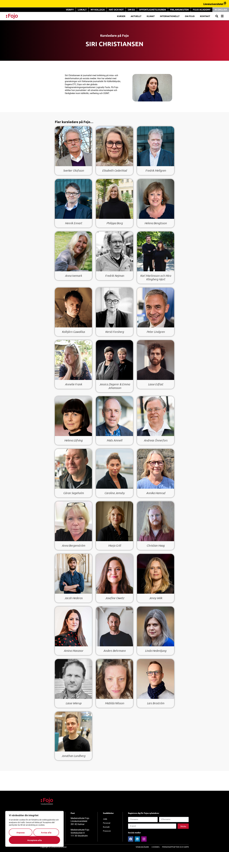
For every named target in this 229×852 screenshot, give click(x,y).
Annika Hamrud (155, 493)
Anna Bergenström (73, 545)
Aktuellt (136, 16)
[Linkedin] (137, 839)
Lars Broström (155, 703)
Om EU (131, 9)
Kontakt (205, 16)
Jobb (105, 819)
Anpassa (20, 832)
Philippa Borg (114, 223)
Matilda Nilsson (114, 703)
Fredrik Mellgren (155, 170)
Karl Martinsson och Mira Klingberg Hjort (155, 277)
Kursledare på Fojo (114, 35)
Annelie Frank (73, 384)
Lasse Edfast (155, 384)
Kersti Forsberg (114, 332)
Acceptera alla (34, 840)
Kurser (121, 16)
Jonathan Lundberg (73, 756)
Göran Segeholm (73, 493)
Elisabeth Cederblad (114, 170)
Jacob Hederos (73, 598)
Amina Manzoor (73, 650)
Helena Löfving (73, 440)
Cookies (155, 847)
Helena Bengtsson (155, 223)
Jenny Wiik (155, 598)
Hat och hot (116, 9)
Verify (70, 9)
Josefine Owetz (114, 598)
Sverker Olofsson (73, 170)
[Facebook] (130, 839)
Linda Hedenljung (155, 650)
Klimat (151, 16)
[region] (34, 829)
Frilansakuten (179, 9)
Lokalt (82, 9)
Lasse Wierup (73, 703)
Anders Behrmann (114, 650)
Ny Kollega (98, 9)
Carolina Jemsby (114, 493)
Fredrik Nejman (114, 275)
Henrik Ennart (73, 223)
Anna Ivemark (73, 275)
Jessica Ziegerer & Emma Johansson (114, 385)
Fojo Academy (201, 9)
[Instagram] (144, 839)
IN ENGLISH (221, 9)
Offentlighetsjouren (152, 9)
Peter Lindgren (156, 332)
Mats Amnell (114, 440)
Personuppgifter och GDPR (175, 847)
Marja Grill (114, 545)
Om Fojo (190, 16)
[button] (216, 16)
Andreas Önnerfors (155, 440)
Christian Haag (156, 545)
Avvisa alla (46, 832)
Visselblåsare (142, 847)
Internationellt (170, 16)
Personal (106, 823)
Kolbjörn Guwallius (73, 332)
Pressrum (107, 831)
